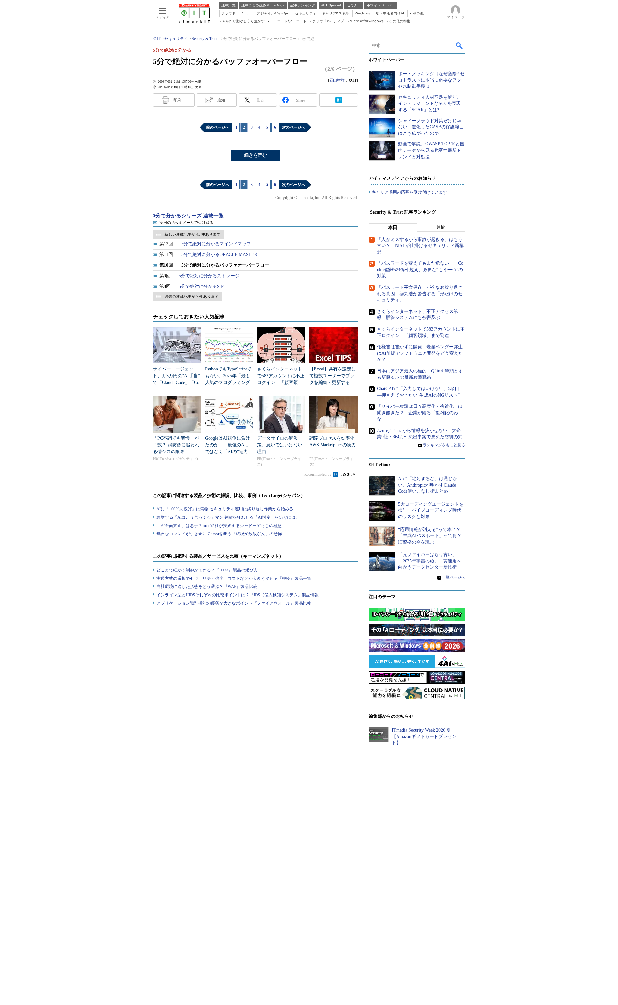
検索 (459, 45)
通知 (221, 100)
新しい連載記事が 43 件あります (192, 234)
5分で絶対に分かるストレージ (209, 275)
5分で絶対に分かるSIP (201, 286)
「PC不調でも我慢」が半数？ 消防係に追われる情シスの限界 (176, 445)
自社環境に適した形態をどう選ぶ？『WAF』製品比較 (206, 586)
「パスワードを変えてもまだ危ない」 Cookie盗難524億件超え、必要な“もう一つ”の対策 (420, 269)
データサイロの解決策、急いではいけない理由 (279, 445)
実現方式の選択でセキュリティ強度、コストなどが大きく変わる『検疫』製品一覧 (233, 578)
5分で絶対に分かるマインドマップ (216, 244)
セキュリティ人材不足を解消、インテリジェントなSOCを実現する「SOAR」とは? (429, 103)
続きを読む (255, 155)
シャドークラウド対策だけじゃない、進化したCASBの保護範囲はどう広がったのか (431, 127)
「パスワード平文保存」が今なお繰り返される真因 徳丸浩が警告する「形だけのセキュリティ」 (420, 293)
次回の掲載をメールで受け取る (186, 222)
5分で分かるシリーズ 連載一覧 (188, 215)
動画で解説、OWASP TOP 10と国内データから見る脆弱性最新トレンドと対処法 (431, 150)
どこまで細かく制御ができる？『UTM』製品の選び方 (207, 570)
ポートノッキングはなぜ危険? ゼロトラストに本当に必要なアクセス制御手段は (431, 80)
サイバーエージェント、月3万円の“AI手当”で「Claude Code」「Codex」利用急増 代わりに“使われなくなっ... (176, 382)
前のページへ (217, 127)
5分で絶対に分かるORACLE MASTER (219, 254)
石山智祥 (337, 80)
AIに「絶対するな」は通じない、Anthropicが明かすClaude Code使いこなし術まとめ (427, 485)
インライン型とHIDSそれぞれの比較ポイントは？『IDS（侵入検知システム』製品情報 (237, 594)
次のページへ (293, 127)
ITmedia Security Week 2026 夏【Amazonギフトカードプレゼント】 (424, 736)
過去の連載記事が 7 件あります (191, 296)
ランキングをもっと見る (444, 445)
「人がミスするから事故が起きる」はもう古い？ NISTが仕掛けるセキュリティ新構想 (420, 245)
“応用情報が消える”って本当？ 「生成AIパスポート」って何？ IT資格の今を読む (432, 535)
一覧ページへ (453, 577)
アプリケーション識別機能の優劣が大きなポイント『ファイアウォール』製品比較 (233, 603)
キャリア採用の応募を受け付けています (409, 192)
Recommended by (318, 474)
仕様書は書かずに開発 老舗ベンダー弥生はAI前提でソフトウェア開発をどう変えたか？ (420, 353)
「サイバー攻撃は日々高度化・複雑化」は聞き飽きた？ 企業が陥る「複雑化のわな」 (420, 412)
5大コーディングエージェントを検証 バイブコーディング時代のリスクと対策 (431, 510)
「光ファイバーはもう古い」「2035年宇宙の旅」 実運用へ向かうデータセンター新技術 (429, 561)
